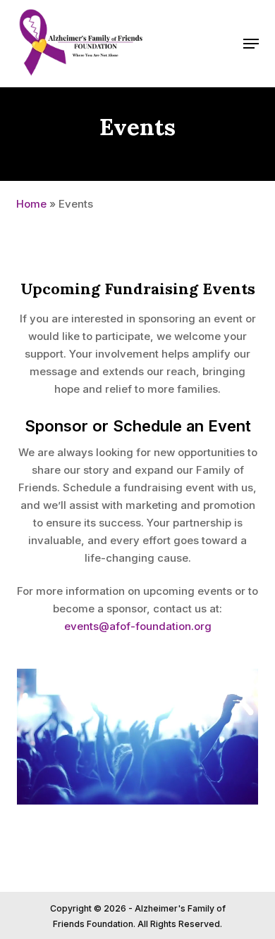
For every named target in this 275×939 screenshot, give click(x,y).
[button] (251, 44)
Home (31, 203)
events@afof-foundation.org (138, 626)
